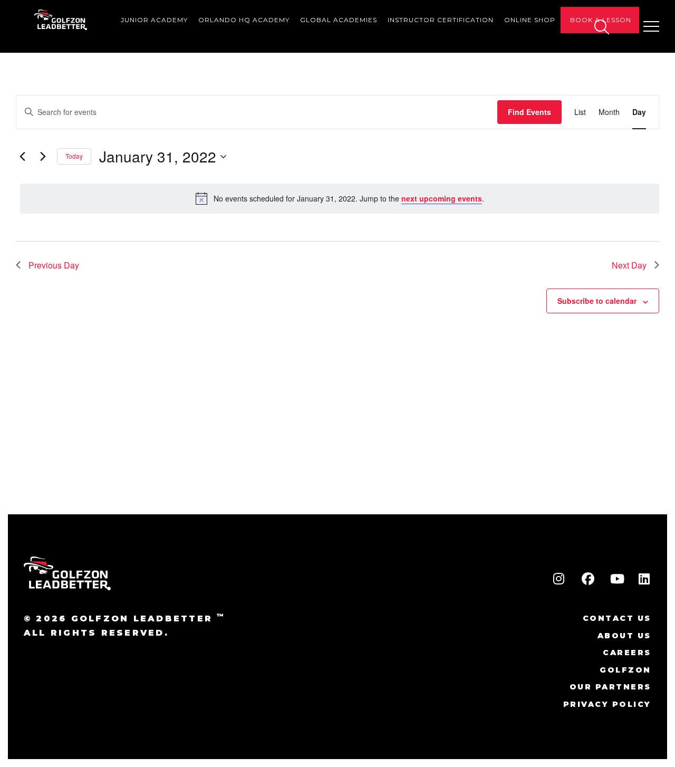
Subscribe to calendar (597, 300)
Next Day (629, 265)
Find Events (529, 112)
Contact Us (617, 618)
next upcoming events (441, 198)
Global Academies (338, 20)
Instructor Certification (441, 20)
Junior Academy (154, 20)
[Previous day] (22, 156)
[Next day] (42, 156)
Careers (627, 652)
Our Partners (610, 687)
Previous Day (53, 265)
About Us (624, 635)
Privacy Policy (607, 704)
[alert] (339, 198)
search (601, 27)
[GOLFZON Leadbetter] (61, 19)
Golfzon (625, 670)
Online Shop (529, 20)
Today (74, 155)
